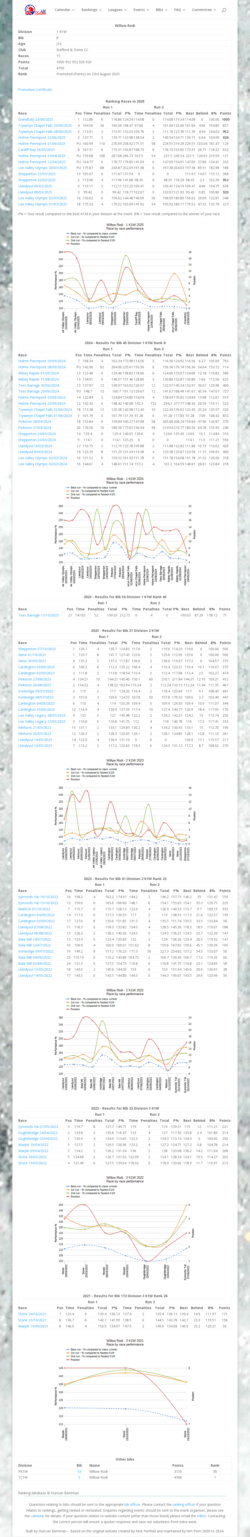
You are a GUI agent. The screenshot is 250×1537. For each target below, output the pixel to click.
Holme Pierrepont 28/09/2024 (41, 367)
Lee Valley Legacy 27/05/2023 (41, 721)
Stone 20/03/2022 (32, 1157)
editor (201, 1516)
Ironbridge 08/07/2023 (35, 697)
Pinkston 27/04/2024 (34, 427)
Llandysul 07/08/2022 (35, 927)
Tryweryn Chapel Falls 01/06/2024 (45, 415)
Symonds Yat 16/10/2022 (38, 896)
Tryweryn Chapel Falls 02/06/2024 (45, 409)
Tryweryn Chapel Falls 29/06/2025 (45, 125)
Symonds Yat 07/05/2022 (38, 1126)
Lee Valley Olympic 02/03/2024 (42, 464)
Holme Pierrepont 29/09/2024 (41, 361)
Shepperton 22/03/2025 (37, 180)
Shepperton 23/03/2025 (37, 173)
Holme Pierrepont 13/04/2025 (41, 155)
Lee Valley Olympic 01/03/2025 (42, 204)
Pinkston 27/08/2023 (34, 679)
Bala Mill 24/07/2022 (34, 939)
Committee (202, 10)
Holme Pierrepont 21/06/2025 (41, 143)
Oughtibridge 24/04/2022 (38, 1132)
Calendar (62, 10)
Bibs (159, 10)
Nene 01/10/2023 (32, 654)
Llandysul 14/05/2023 (35, 739)
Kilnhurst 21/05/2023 (34, 727)
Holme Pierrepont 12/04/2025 (41, 161)
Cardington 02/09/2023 (36, 673)
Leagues (115, 10)
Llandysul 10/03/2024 (35, 446)
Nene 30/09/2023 (32, 660)
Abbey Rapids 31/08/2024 (38, 379)
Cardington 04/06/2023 (36, 703)
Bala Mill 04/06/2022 (34, 957)
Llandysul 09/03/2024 (35, 451)
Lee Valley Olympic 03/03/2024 (42, 458)
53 (79, 1471)
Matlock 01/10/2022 (34, 909)
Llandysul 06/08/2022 (35, 933)
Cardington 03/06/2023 (36, 709)
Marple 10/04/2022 (33, 1144)
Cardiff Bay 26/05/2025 (36, 149)
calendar (37, 1516)
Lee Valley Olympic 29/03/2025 (42, 167)
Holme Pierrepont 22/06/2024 (41, 403)
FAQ (177, 10)
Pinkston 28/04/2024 (34, 421)
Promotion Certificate (35, 89)
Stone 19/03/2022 (32, 1163)
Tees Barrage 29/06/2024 (38, 391)
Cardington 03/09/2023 (36, 667)
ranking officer (184, 1504)
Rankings (89, 10)
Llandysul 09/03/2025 (35, 186)
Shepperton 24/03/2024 (37, 433)
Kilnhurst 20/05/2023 (34, 733)
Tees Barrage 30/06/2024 (38, 385)
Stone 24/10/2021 (32, 1314)
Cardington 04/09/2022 (36, 914)
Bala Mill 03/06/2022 (34, 963)
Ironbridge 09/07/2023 (35, 691)
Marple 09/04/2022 (33, 1150)
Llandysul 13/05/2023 (35, 745)
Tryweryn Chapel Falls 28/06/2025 (45, 131)
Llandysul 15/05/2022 (35, 969)
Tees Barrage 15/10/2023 (38, 615)
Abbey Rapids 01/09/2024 (38, 373)
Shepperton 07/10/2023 (37, 649)
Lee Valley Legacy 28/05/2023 (41, 715)
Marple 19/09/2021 (33, 1326)
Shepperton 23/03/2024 (37, 439)
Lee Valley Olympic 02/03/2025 (42, 198)
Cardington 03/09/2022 (36, 921)
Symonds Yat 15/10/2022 (38, 903)
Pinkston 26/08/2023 (34, 685)
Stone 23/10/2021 (32, 1320)
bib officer (132, 1504)
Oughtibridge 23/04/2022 (38, 1138)
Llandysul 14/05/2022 (35, 975)
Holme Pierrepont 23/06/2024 (41, 397)
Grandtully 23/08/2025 (35, 119)
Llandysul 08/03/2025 (35, 192)
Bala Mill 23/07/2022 (34, 945)
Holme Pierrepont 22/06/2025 (41, 137)
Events (139, 10)
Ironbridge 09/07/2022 (35, 951)
